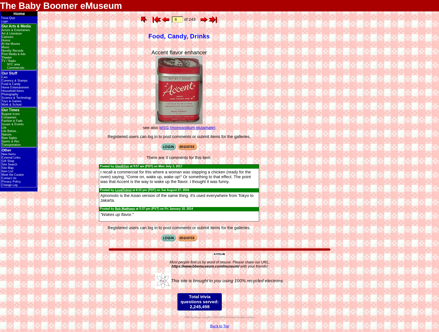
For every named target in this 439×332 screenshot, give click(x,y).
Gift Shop (8, 161)
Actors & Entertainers (16, 30)
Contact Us (9, 178)
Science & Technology (16, 97)
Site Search (9, 164)
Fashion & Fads (12, 120)
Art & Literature (12, 33)
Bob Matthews (125, 208)
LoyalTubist (123, 190)
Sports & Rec (10, 141)
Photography (10, 94)
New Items (9, 154)
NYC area (13, 64)
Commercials (15, 67)
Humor (6, 40)
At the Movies (11, 43)
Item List (7, 171)
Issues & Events (13, 124)
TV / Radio (9, 61)
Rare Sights (9, 138)
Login (4, 21)
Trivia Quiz (8, 18)
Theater (7, 57)
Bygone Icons (11, 114)
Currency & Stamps (15, 80)
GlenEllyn (122, 166)
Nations (7, 134)
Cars (5, 77)
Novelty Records (13, 50)
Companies (9, 117)
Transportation (11, 144)
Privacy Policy (11, 181)
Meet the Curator (13, 174)
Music (6, 47)
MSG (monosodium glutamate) (187, 127)
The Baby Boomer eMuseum (61, 6)
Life (4, 127)
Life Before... (10, 131)
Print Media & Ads (14, 54)
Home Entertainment (15, 87)
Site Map (7, 168)
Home (19, 13)
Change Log (9, 185)
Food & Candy (11, 84)
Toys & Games (11, 101)
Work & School (11, 104)
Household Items (13, 91)
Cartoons (7, 37)
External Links (11, 157)
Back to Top (219, 326)
